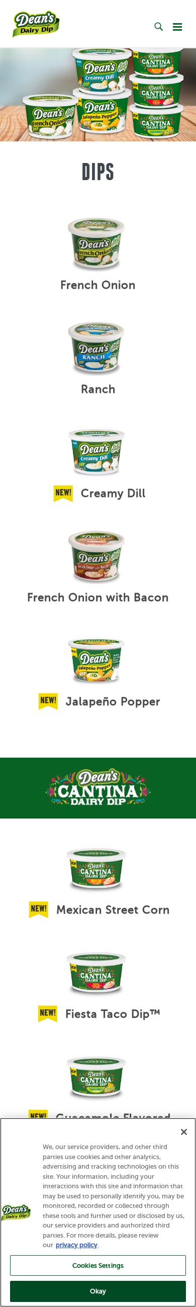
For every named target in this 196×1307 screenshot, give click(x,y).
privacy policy (76, 1245)
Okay (98, 1291)
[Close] (184, 1132)
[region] (98, 1212)
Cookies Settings (98, 1265)
